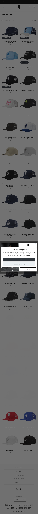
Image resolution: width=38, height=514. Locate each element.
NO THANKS (28, 269)
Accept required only (19, 264)
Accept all (19, 259)
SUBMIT (28, 267)
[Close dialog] (36, 243)
